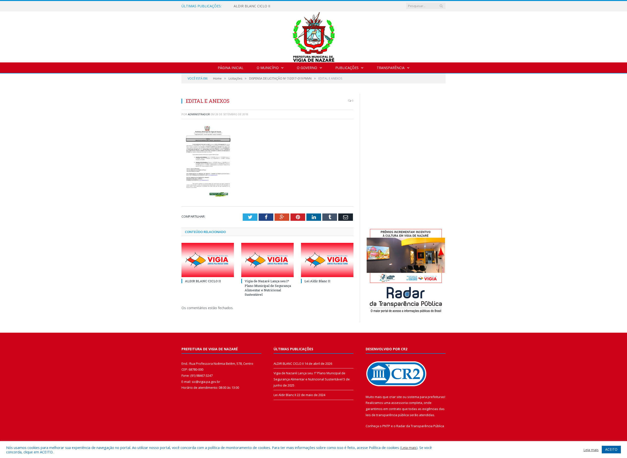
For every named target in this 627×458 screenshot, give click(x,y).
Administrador (199, 114)
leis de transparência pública (387, 415)
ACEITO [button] (611, 449)
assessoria (399, 402)
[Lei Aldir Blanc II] (327, 260)
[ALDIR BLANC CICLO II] (207, 260)
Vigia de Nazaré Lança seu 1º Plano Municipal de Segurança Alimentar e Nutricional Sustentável (268, 288)
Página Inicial (230, 67)
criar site (395, 397)
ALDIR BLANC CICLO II (252, 6)
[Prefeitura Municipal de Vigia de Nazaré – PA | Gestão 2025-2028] (314, 35)
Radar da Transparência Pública (420, 426)
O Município (268, 67)
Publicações (347, 67)
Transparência (391, 67)
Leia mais (408, 447)
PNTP (386, 426)
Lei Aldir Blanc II (317, 281)
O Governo (307, 67)
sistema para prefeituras (426, 397)
